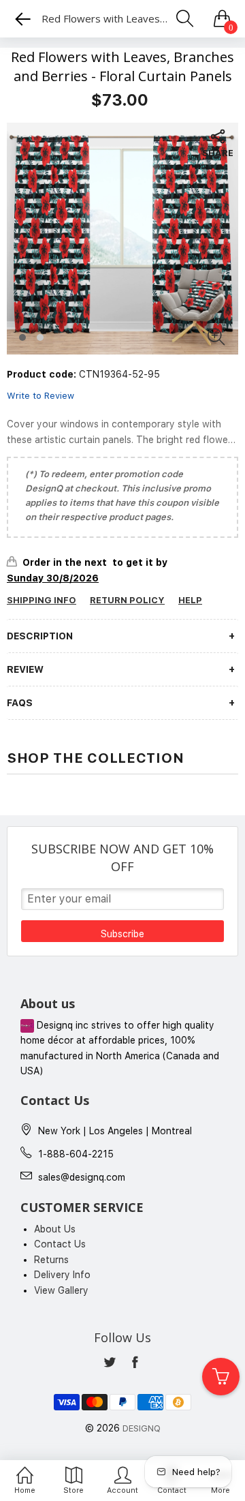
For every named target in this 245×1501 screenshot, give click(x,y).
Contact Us (60, 1244)
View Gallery (61, 1290)
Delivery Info (62, 1274)
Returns (51, 1259)
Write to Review (40, 396)
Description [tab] (40, 636)
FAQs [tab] (20, 703)
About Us (55, 1229)
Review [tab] (25, 669)
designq (141, 1428)
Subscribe (122, 933)
